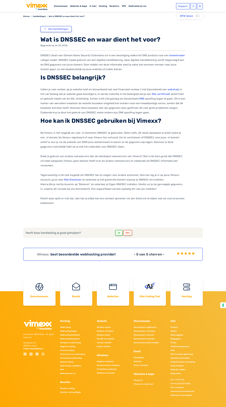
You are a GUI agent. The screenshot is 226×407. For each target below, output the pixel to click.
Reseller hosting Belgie (70, 392)
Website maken (104, 327)
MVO (172, 350)
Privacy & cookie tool (143, 384)
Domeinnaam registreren (145, 327)
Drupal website (103, 346)
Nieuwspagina (176, 335)
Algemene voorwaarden (181, 395)
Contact (174, 327)
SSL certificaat (161, 94)
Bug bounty (175, 373)
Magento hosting (67, 346)
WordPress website (105, 339)
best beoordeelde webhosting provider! (83, 254)
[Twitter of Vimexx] (32, 354)
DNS (142, 98)
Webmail (137, 361)
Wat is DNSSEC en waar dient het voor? (67, 16)
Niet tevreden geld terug (181, 354)
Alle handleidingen (58, 29)
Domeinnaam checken (144, 335)
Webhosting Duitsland (70, 335)
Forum (173, 343)
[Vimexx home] (35, 5)
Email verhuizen (141, 365)
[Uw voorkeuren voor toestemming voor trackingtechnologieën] (223, 305)
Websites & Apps (78, 6)
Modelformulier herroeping (182, 362)
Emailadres (139, 357)
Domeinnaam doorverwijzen (146, 343)
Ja (119, 232)
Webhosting (65, 327)
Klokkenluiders (177, 366)
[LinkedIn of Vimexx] (38, 354)
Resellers (114, 6)
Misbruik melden (177, 370)
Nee (128, 232)
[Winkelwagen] (200, 6)
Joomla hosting (67, 350)
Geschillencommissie (180, 358)
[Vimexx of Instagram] (44, 354)
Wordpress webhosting (70, 343)
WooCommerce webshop (108, 365)
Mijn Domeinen (72, 179)
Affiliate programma (179, 346)
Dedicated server (138, 6)
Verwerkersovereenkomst (182, 391)
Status (173, 331)
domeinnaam (177, 55)
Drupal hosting (66, 362)
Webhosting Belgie (68, 331)
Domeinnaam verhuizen (144, 331)
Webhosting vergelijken (70, 366)
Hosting (103, 6)
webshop (173, 89)
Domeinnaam (60, 6)
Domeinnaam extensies (144, 339)
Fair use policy (177, 387)
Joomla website (104, 343)
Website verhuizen (105, 331)
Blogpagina (175, 339)
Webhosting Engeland (70, 339)
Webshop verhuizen (106, 373)
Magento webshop (105, 361)
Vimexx (26, 16)
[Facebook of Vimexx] (26, 354)
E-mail (93, 6)
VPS (124, 6)
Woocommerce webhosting (72, 354)
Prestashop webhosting (71, 358)
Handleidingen (39, 16)
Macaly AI (138, 380)
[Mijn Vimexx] (193, 6)
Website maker (103, 335)
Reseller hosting (67, 388)
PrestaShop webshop (106, 369)
